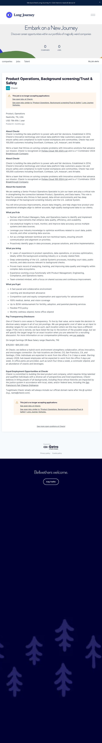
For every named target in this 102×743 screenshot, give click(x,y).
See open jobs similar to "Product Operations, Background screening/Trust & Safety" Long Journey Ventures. (53, 104)
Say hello (51, 482)
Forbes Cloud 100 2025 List (55, 151)
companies (7, 61)
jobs (18, 61)
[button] (100, 2)
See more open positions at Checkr (51, 426)
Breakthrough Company (17, 153)
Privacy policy (45, 453)
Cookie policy (57, 453)
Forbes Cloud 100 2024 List (55, 179)
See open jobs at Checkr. (22, 99)
